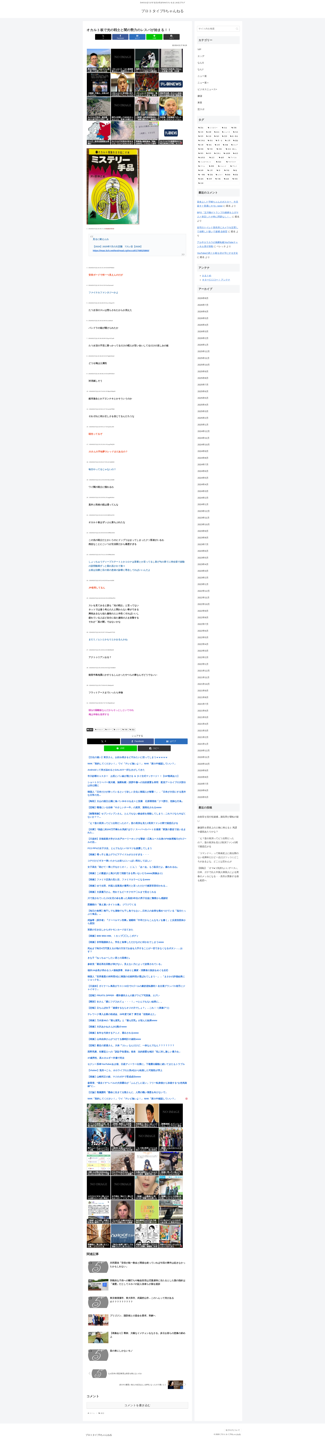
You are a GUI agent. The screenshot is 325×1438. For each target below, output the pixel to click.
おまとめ (206, 275)
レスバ (118, 729)
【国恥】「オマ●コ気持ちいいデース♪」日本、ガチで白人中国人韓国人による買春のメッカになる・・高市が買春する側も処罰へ (218, 874)
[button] (171, 37)
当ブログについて (233, 1430)
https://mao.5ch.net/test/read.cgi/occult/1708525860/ (121, 250)
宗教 (125, 729)
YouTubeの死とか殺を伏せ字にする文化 (217, 253)
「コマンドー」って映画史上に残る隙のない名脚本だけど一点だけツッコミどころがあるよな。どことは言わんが (218, 857)
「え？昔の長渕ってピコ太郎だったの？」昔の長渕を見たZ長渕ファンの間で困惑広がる (218, 842)
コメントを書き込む (137, 1405)
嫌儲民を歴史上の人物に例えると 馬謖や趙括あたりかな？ (217, 829)
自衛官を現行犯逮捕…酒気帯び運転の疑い (218, 819)
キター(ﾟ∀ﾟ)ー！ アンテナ (216, 280)
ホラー (109, 729)
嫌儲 (90, 729)
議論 (133, 729)
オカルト (100, 729)
